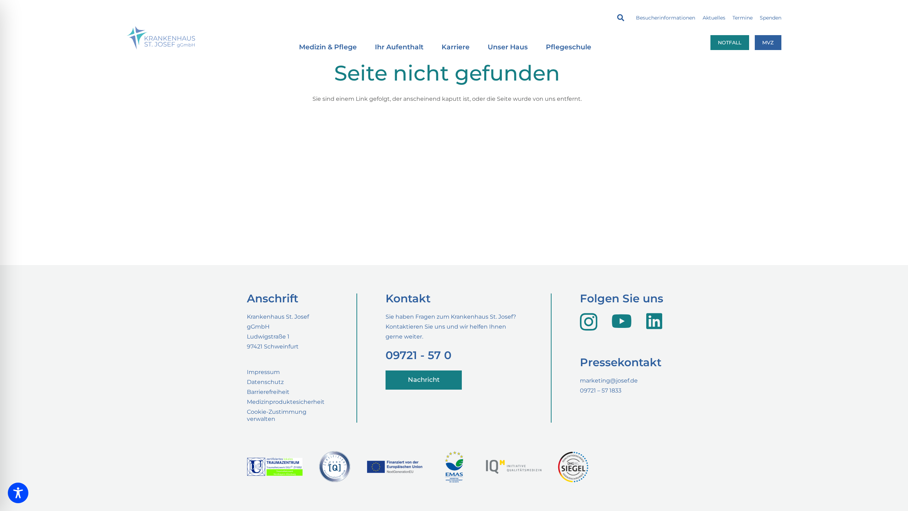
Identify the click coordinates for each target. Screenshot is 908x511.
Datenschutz (265, 382)
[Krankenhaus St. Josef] (161, 38)
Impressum (263, 372)
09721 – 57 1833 (600, 390)
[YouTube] (621, 321)
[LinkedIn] (654, 321)
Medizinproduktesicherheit (286, 402)
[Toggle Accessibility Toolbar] (18, 493)
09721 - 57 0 (419, 355)
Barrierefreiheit (268, 392)
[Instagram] (588, 322)
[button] (621, 17)
